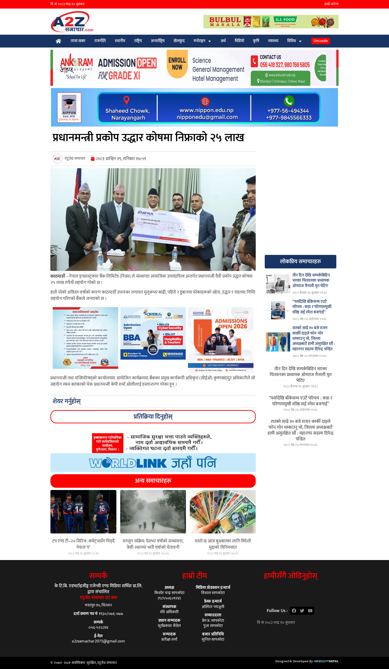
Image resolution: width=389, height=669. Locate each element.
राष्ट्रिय (138, 41)
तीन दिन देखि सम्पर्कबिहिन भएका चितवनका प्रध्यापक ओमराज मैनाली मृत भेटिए (301, 374)
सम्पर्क (98, 576)
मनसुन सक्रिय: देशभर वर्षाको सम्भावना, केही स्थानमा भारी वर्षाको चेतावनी (153, 544)
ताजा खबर (78, 41)
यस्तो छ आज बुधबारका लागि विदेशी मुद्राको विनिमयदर (223, 544)
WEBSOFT (326, 661)
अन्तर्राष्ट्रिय (158, 41)
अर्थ (223, 41)
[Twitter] (302, 611)
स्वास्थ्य (273, 41)
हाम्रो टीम (194, 576)
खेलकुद (179, 41)
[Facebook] (294, 611)
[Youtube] (310, 611)
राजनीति (100, 41)
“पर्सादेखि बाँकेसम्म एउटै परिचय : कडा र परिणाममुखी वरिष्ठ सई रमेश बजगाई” (300, 401)
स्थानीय (120, 41)
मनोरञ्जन (199, 41)
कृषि (256, 41)
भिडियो (239, 41)
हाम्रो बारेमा (331, 4)
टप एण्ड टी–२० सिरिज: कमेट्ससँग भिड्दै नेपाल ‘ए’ (83, 544)
